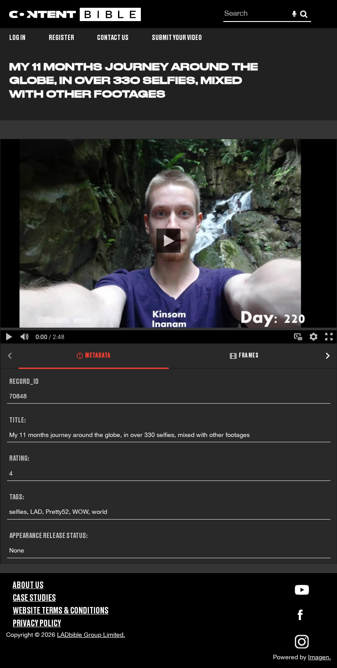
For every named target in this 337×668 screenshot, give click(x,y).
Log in (17, 37)
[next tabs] (328, 356)
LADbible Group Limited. (91, 634)
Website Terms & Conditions (60, 611)
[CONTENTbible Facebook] (300, 617)
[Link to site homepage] (75, 14)
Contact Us (113, 37)
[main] (168, 317)
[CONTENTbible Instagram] (302, 647)
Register (61, 37)
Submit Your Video (177, 37)
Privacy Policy (37, 623)
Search (303, 14)
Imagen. (319, 657)
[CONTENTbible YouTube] (302, 589)
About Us (28, 585)
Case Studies (34, 598)
